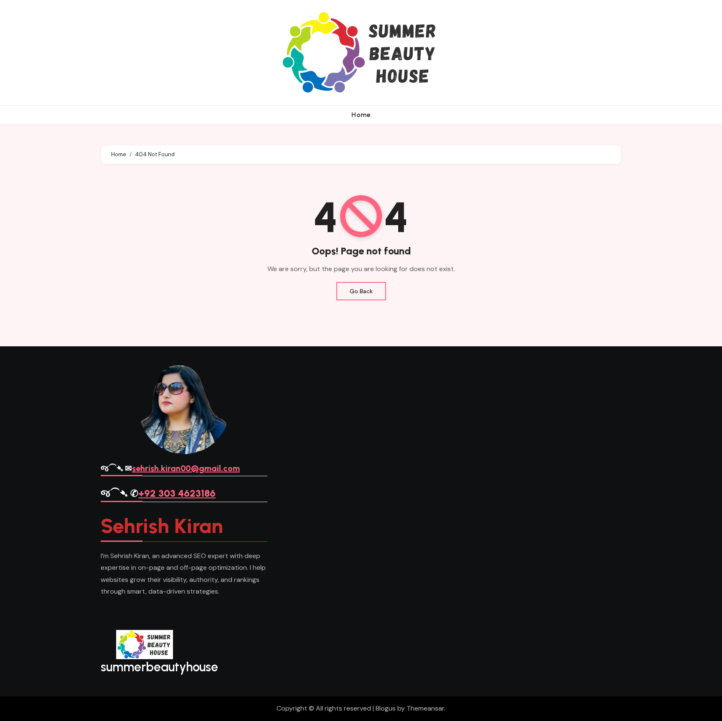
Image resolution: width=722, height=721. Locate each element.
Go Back (361, 291)
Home (361, 115)
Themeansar (425, 708)
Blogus (386, 708)
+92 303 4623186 (177, 493)
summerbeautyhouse (159, 667)
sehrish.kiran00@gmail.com (186, 468)
